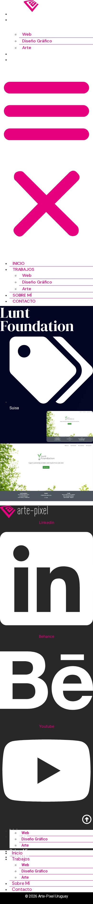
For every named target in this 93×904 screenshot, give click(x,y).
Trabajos (20, 19)
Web (26, 34)
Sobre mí (19, 54)
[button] (46, 157)
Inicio (15, 14)
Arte (26, 47)
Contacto (21, 59)
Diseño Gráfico (37, 41)
